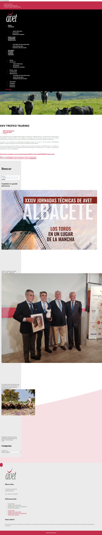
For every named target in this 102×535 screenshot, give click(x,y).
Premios (10, 51)
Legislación (11, 38)
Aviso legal (11, 510)
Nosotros (11, 26)
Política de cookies (13, 508)
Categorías (4, 450)
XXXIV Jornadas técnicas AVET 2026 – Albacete (8, 271)
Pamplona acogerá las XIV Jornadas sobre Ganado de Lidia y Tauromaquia (9, 438)
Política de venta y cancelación (17, 513)
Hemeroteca (12, 40)
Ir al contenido (4, 0)
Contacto (11, 54)
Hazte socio (11, 37)
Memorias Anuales (18, 34)
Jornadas (11, 50)
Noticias (10, 53)
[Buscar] (3, 179)
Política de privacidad (14, 512)
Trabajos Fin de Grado (19, 47)
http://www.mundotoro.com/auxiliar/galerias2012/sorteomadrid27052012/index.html (27, 154)
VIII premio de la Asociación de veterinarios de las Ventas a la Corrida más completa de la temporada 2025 (10, 386)
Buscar (3, 176)
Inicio (10, 25)
